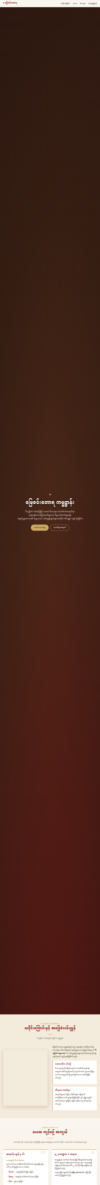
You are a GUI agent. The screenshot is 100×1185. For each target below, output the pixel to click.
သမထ (75, 3)
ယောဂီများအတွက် (60, 527)
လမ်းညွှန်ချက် (92, 3)
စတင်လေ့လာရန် (39, 527)
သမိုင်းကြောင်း (65, 3)
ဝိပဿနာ (82, 3)
